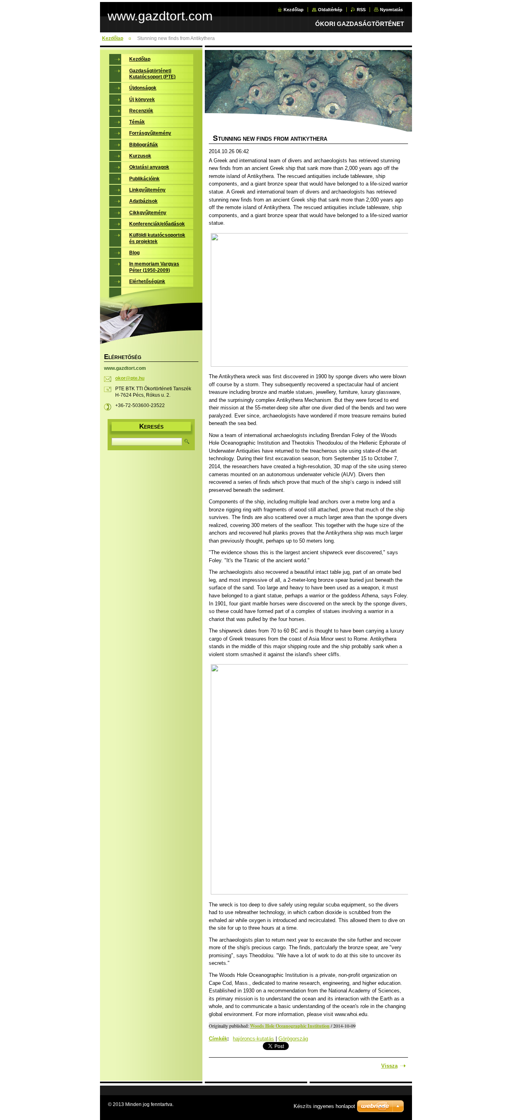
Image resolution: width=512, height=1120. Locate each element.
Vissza (389, 1066)
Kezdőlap (294, 9)
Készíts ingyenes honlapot (324, 1106)
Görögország (293, 1039)
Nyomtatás (391, 9)
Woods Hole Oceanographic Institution (290, 1025)
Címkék (218, 1039)
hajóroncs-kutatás (253, 1039)
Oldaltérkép (330, 9)
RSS (361, 9)
